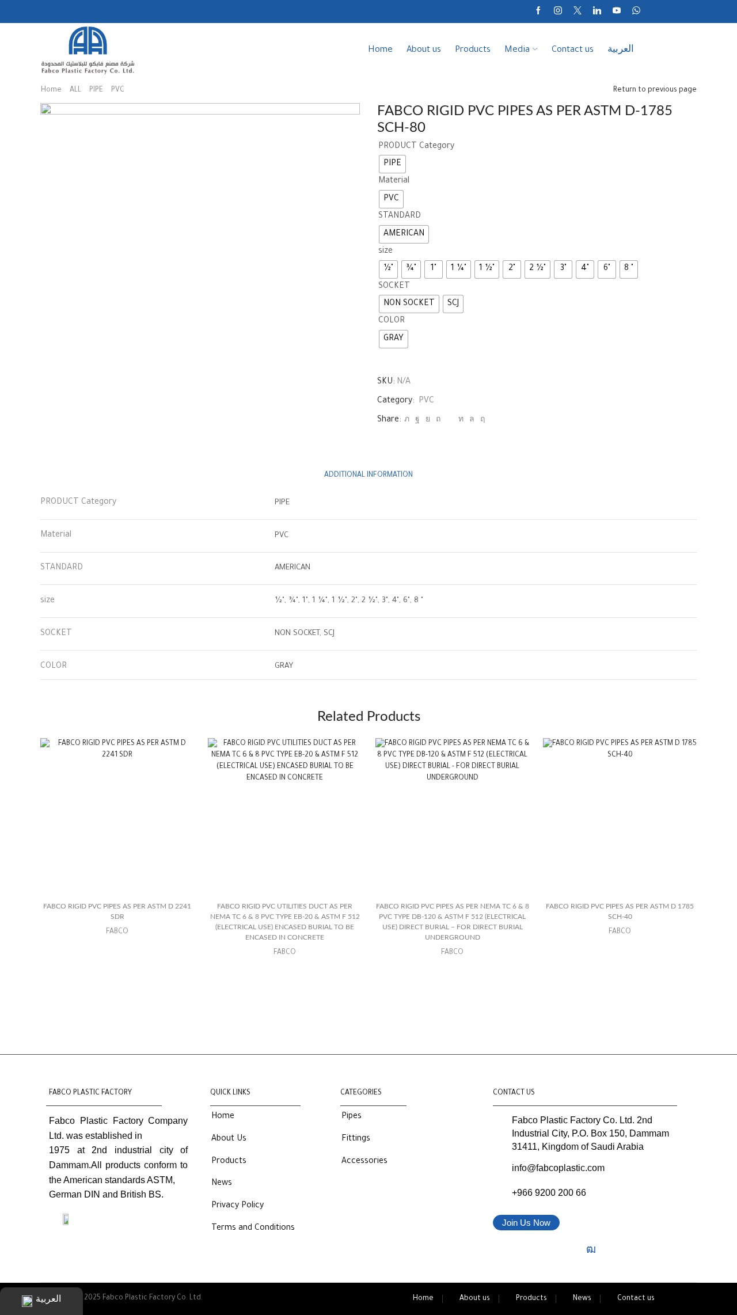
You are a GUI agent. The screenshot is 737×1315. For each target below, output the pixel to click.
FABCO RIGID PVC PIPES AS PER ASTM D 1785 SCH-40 (620, 911)
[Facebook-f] (504, 1249)
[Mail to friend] (449, 420)
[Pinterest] (438, 420)
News (582, 1299)
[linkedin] (460, 420)
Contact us (573, 50)
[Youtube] (617, 11)
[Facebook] (538, 11)
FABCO (117, 932)
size (385, 251)
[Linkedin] (597, 11)
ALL (75, 90)
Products (473, 50)
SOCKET (394, 286)
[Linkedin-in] (569, 1249)
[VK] (428, 420)
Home (380, 50)
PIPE (96, 90)
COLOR (391, 321)
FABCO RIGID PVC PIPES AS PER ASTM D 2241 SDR (117, 911)
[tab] (368, 476)
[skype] (481, 420)
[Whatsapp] (636, 11)
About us (424, 50)
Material (393, 181)
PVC (117, 90)
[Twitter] (577, 11)
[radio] (392, 164)
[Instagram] (558, 11)
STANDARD (399, 216)
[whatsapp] (471, 420)
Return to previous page (655, 90)
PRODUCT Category (416, 146)
